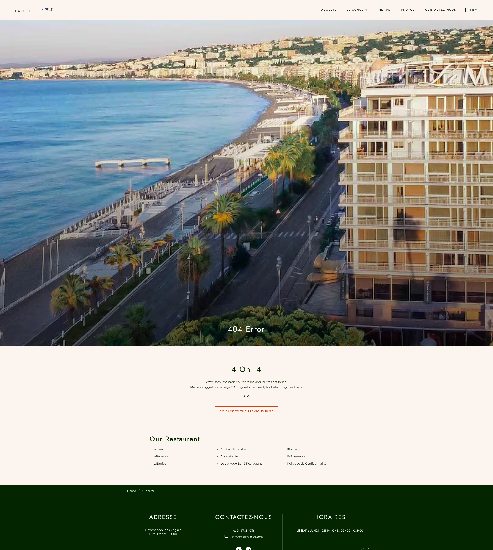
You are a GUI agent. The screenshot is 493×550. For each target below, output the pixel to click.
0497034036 (246, 530)
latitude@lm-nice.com (247, 536)
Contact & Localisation (236, 449)
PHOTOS (408, 9)
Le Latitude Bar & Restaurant (241, 463)
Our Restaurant (175, 439)
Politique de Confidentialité (306, 463)
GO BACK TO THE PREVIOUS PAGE (246, 411)
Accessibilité (229, 456)
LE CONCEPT (357, 9)
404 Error (246, 329)
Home (131, 491)
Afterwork (161, 456)
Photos (292, 449)
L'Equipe (160, 463)
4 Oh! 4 (246, 369)
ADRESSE (163, 517)
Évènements (296, 456)
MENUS (384, 9)
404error (148, 491)
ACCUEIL (328, 9)
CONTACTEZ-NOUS (440, 9)
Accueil (159, 449)
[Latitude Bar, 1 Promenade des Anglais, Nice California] (34, 10)
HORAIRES (330, 517)
